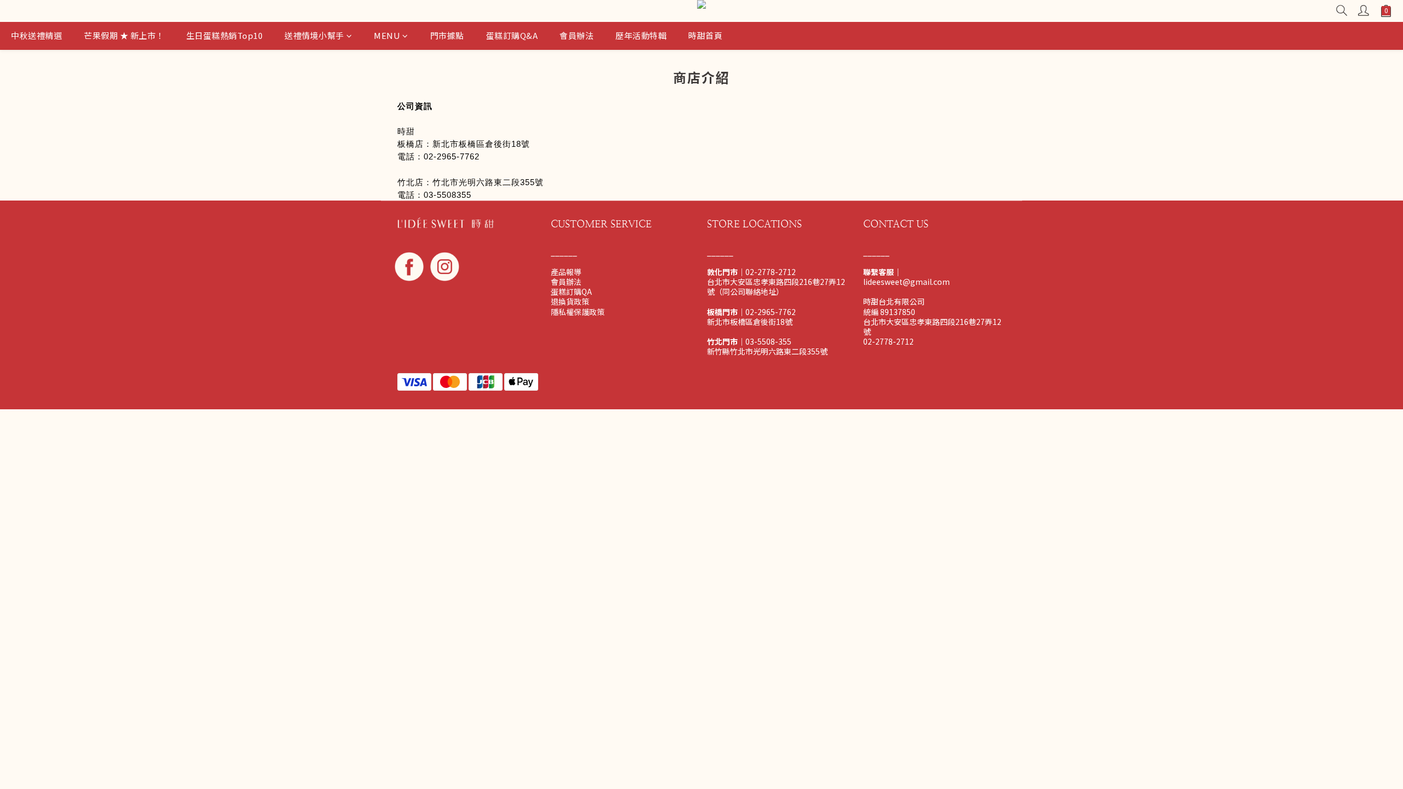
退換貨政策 (570, 301)
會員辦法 (577, 35)
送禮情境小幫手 (314, 35)
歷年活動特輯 (640, 35)
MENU (387, 35)
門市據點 (447, 35)
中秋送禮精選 (36, 35)
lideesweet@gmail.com (906, 281)
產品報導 (566, 271)
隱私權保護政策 (577, 311)
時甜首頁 (705, 35)
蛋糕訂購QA (571, 291)
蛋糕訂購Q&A (512, 35)
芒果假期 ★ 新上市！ (124, 35)
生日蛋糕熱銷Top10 (224, 35)
